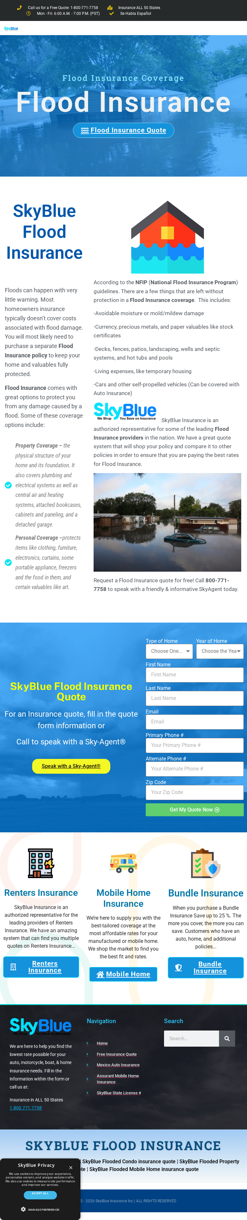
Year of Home (211, 641)
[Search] (227, 1039)
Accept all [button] (40, 1193)
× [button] (71, 1168)
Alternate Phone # (166, 758)
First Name (158, 664)
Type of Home (162, 641)
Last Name (158, 688)
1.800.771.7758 (26, 1107)
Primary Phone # (165, 735)
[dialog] (40, 1189)
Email (152, 711)
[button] (40, 1209)
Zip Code (156, 782)
